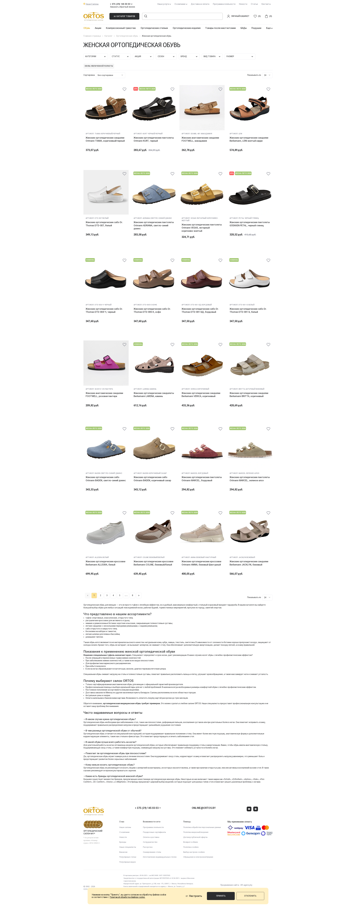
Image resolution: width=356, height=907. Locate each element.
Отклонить (250, 896)
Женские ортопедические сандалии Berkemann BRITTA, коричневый (249, 395)
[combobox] (110, 75)
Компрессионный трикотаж (121, 28)
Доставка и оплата (200, 4)
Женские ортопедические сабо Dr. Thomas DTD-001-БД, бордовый (200, 310)
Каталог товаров (126, 16)
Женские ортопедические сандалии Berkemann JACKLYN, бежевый (249, 563)
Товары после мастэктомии (220, 28)
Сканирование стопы (152, 852)
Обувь (86, 28)
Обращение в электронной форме (198, 857)
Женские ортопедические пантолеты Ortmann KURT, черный (154, 139)
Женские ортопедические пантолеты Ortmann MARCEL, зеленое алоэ (250, 479)
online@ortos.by (204, 807)
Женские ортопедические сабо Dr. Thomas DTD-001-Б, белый (248, 310)
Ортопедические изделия (187, 28)
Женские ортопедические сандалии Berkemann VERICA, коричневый (201, 395)
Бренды (122, 842)
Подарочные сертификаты (154, 832)
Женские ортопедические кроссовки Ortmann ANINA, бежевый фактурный (201, 563)
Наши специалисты (127, 847)
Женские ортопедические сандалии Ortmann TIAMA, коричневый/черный (105, 139)
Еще (268, 28)
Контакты (266, 4)
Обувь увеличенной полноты (99, 66)
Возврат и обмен (190, 842)
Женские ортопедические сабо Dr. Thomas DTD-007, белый (104, 224)
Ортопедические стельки (154, 28)
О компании (124, 832)
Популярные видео (127, 862)
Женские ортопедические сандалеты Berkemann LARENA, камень (154, 395)
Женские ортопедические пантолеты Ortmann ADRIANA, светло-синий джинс (154, 225)
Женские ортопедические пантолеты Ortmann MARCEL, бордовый (202, 479)
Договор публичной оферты (195, 837)
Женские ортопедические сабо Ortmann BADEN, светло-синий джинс (106, 479)
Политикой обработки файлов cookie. (127, 897)
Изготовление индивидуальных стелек (160, 857)
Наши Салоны (92, 4)
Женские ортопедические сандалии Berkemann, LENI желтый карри (249, 139)
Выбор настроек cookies (194, 852)
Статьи (254, 4)
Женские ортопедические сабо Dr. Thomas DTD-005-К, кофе (152, 310)
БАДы (244, 28)
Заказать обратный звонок (122, 7)
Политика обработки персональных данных (202, 827)
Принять (221, 896)
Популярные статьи (127, 857)
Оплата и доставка (151, 837)
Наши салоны (125, 827)
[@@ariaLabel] (124, 89)
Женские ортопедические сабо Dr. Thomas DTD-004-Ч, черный (104, 310)
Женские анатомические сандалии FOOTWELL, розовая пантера (104, 395)
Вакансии (123, 852)
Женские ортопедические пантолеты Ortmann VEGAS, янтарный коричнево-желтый (202, 227)
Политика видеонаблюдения (195, 832)
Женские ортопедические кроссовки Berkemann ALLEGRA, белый (105, 563)
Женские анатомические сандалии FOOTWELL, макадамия (200, 139)
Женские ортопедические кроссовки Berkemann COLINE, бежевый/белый (153, 563)
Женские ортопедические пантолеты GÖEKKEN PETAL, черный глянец (250, 224)
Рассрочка (147, 847)
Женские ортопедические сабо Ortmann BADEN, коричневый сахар (152, 479)
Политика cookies (191, 847)
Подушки (256, 28)
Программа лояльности (224, 4)
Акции (98, 28)
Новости (243, 4)
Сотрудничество (150, 842)
